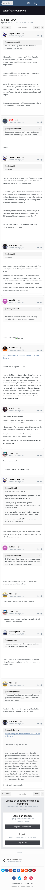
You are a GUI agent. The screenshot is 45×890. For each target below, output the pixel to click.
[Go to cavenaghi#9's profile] (5, 632)
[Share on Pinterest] (34, 870)
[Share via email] (30, 870)
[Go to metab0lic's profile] (5, 348)
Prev (8, 27)
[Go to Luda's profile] (5, 454)
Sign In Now (22, 843)
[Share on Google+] (10, 870)
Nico (5, 23)
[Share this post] (41, 36)
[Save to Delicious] (18, 870)
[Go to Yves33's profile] (5, 301)
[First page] (2, 27)
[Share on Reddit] (22, 870)
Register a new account (22, 827)
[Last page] (42, 27)
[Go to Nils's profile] (5, 594)
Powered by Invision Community (23, 886)
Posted (17, 36)
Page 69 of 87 (22, 27)
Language (16, 883)
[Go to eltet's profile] (5, 121)
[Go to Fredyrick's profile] (5, 246)
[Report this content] (38, 36)
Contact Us (28, 883)
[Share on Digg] (14, 870)
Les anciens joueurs (26, 23)
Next (36, 27)
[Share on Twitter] (3, 870)
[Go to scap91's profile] (5, 409)
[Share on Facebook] (7, 870)
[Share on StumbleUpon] (26, 870)
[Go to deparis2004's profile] (5, 34)
